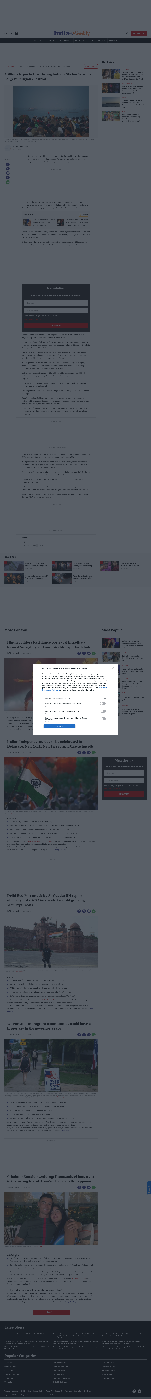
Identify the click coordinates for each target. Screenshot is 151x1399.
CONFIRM (59, 726)
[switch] (103, 703)
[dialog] (75, 699)
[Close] (114, 668)
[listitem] (75, 698)
